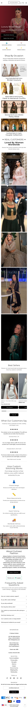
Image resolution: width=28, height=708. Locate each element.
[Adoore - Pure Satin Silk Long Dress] (9, 386)
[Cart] (26, 2)
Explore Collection (14, 572)
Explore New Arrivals (9, 38)
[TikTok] (20, 678)
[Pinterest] (14, 678)
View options (9, 407)
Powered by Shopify (14, 706)
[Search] (23, 2)
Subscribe (14, 691)
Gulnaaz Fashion (7, 556)
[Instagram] (10, 678)
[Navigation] (1, 2)
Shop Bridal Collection (9, 34)
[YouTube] (17, 678)
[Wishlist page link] (20, 3)
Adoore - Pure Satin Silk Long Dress (8, 401)
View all (14, 414)
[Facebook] (7, 678)
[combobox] (4, 705)
